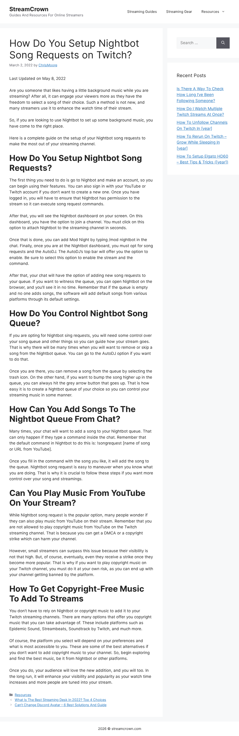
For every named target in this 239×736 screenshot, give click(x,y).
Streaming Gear (179, 11)
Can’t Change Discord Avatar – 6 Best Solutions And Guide (60, 705)
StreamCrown (29, 9)
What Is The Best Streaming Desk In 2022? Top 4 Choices (60, 700)
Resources (210, 11)
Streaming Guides (142, 11)
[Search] (223, 43)
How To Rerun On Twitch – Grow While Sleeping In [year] (202, 142)
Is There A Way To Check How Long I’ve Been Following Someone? (200, 94)
